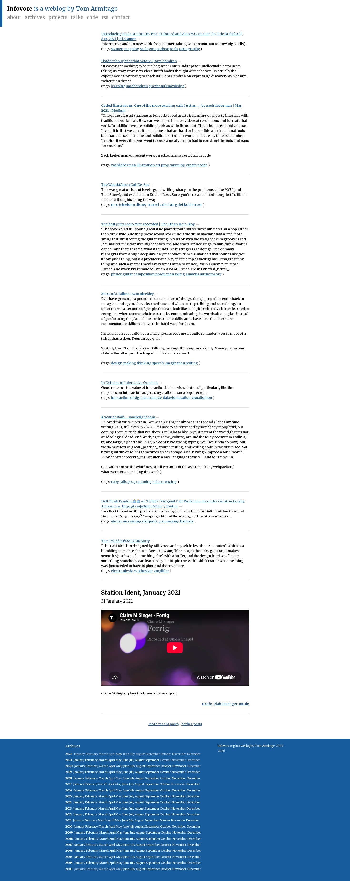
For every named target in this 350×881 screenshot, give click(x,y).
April (111, 760)
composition (144, 274)
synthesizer (143, 571)
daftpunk (150, 521)
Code (92, 17)
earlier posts (191, 724)
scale (144, 49)
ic (131, 571)
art (157, 165)
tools (174, 49)
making (129, 363)
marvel (153, 205)
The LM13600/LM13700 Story (125, 541)
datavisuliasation (177, 397)
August (139, 760)
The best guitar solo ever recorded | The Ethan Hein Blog (148, 224)
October (166, 766)
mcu (114, 205)
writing (192, 363)
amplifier (161, 571)
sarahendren (137, 86)
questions (157, 86)
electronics (120, 521)
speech (158, 363)
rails (123, 482)
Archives (35, 17)
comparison (159, 49)
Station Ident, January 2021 (140, 592)
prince (116, 274)
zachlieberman (123, 165)
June (125, 760)
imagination (175, 363)
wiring (135, 521)
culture (158, 482)
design (116, 363)
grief (179, 205)
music (205, 274)
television (127, 205)
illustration (146, 165)
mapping (131, 49)
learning (118, 86)
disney (141, 205)
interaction (120, 397)
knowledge (174, 86)
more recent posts (163, 724)
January (78, 760)
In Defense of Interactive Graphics (129, 382)
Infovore (19, 8)
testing (171, 482)
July (131, 760)
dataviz (156, 397)
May (119, 754)
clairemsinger (225, 704)
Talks (77, 17)
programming (173, 165)
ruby (115, 482)
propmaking (169, 521)
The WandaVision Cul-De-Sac (125, 184)
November (179, 766)
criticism (167, 205)
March (103, 760)
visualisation (201, 397)
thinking (144, 363)
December (193, 772)
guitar (128, 274)
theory (215, 274)
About (14, 17)
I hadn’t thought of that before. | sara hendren (139, 61)
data (146, 397)
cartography (189, 49)
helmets (186, 521)
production (164, 274)
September (152, 760)
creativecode (196, 165)
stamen (117, 49)
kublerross (193, 205)
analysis (192, 274)
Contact (121, 17)
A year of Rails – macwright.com (128, 417)
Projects (57, 17)
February (91, 760)
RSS (104, 17)
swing (180, 274)
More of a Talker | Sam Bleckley (127, 294)
